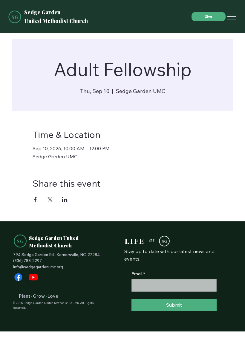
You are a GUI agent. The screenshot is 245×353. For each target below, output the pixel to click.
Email (138, 273)
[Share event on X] (50, 199)
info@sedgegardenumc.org (38, 266)
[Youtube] (33, 277)
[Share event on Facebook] (35, 199)
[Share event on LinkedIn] (65, 199)
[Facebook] (18, 277)
